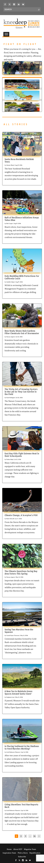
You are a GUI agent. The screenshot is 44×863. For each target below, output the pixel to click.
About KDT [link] (17, 849)
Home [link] (9, 849)
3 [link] (25, 836)
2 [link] (21, 836)
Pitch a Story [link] (23, 853)
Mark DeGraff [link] (10, 518)
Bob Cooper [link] (9, 223)
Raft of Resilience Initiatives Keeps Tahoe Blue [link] (22, 218)
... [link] (30, 836)
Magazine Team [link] (30, 849)
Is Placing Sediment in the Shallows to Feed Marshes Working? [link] (22, 747)
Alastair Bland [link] (10, 165)
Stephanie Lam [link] (10, 697)
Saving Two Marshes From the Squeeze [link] (19, 630)
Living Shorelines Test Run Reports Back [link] (21, 805)
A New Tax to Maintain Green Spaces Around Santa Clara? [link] (18, 692)
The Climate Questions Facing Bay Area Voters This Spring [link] (21, 572)
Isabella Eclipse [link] (10, 282)
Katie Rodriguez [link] (10, 397)
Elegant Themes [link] (19, 846)
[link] (5, 4)
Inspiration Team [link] (9, 853)
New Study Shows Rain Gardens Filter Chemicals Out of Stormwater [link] (22, 332)
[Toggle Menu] (6, 34)
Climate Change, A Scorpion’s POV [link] (21, 515)
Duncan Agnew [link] (10, 337)
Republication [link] (34, 853)
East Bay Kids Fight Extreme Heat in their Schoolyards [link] (22, 454)
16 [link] (34, 836)
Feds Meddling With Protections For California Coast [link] (22, 277)
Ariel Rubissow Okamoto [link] (13, 752)
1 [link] (16, 836)
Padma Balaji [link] (9, 459)
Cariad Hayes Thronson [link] (12, 635)
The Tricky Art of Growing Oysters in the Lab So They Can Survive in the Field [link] (21, 392)
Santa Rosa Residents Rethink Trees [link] (22, 67)
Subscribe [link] (22, 857)
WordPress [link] (34, 846)
